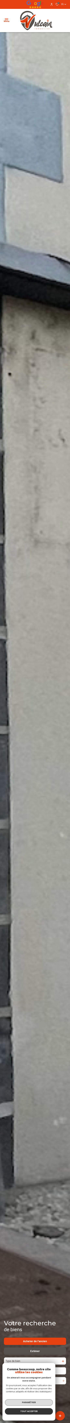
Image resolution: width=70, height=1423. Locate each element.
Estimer (35, 1351)
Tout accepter (29, 1411)
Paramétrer (29, 1402)
